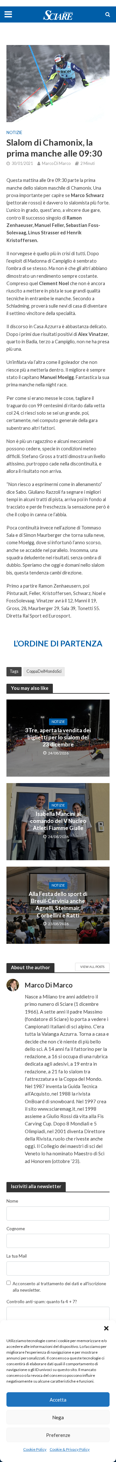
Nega (58, 1417)
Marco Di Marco (56, 163)
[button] (106, 1328)
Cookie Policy (34, 1449)
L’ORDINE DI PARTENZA (58, 643)
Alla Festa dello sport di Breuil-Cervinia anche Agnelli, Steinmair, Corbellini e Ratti (58, 904)
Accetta (58, 1400)
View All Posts (92, 967)
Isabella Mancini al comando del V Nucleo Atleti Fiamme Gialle (58, 821)
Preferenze (58, 1435)
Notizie (14, 132)
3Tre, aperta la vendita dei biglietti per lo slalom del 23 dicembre (58, 737)
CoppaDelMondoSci (44, 671)
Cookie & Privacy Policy (70, 1449)
